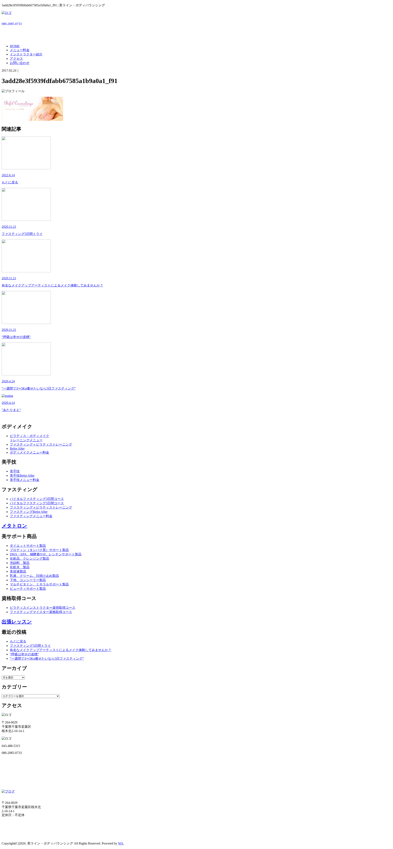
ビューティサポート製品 (28, 588)
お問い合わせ (19, 63)
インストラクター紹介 (26, 54)
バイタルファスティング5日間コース (37, 503)
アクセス (16, 58)
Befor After (17, 448)
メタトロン (14, 525)
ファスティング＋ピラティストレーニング (41, 444)
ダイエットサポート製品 (28, 545)
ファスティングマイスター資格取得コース (41, 612)
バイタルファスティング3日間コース (37, 499)
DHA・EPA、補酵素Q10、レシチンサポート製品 (45, 554)
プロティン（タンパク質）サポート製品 (39, 550)
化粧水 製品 (19, 567)
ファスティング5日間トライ (30, 645)
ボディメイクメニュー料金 (29, 452)
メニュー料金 (19, 50)
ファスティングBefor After (28, 511)
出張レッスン (17, 621)
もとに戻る (18, 641)
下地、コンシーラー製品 (28, 580)
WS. (121, 843)
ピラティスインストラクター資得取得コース (42, 607)
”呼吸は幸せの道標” (24, 654)
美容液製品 (18, 571)
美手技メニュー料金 (24, 480)
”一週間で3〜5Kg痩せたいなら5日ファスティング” (47, 658)
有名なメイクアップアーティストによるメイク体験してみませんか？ (60, 650)
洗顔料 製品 (19, 563)
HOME (15, 46)
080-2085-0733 (12, 24)
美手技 (15, 471)
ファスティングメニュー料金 (31, 516)
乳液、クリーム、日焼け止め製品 (34, 575)
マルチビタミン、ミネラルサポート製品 (39, 584)
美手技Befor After (22, 475)
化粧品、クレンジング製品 (29, 558)
